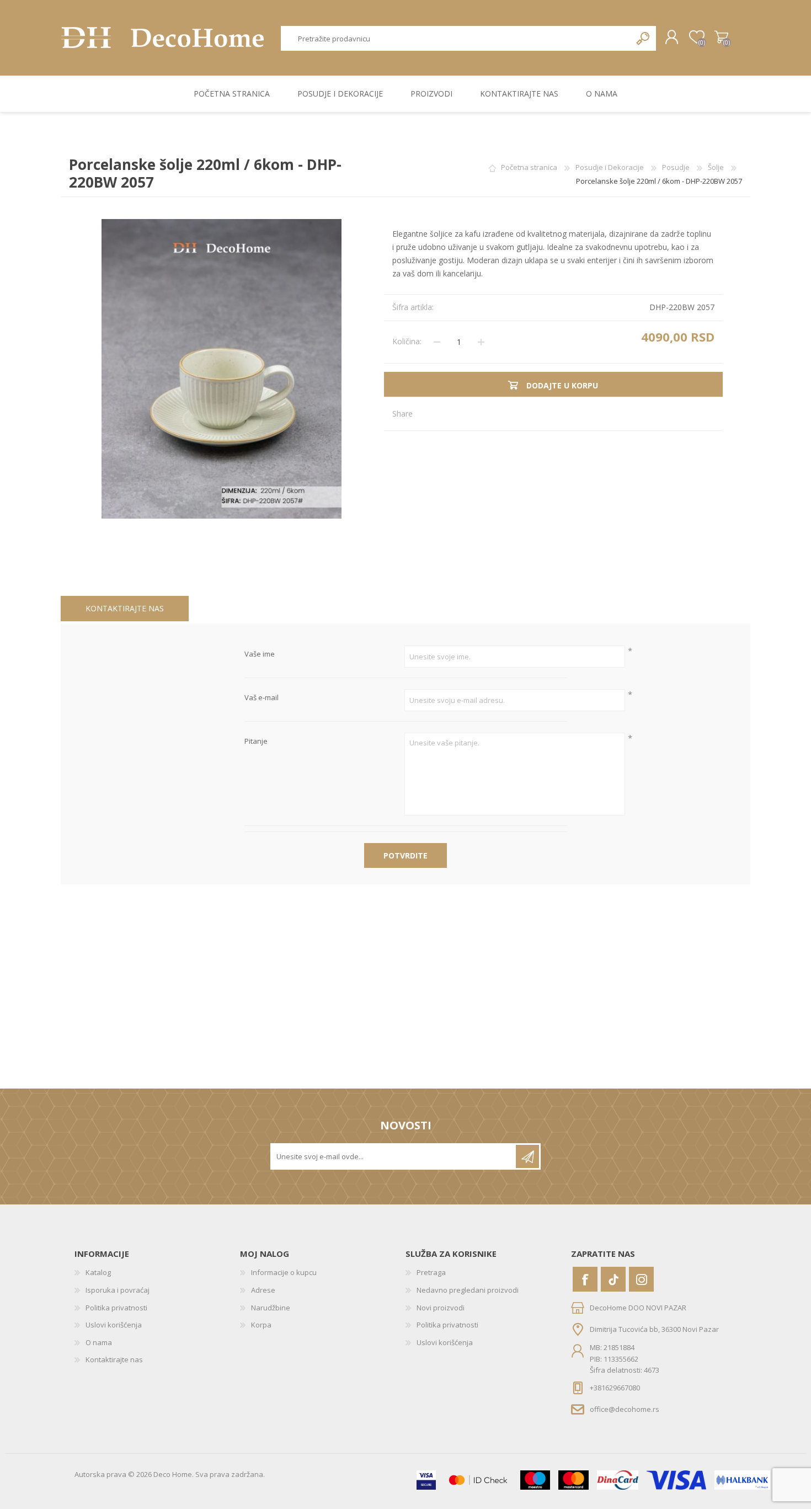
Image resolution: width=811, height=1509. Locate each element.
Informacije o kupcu (284, 1272)
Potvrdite (405, 855)
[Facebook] (585, 1279)
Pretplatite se (527, 1156)
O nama (99, 1342)
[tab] (125, 609)
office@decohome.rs (624, 1409)
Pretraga (643, 38)
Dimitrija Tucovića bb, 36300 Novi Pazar (654, 1329)
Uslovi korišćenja (114, 1325)
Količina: (406, 341)
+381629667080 (615, 1388)
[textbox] (456, 38)
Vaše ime (259, 654)
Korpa (721, 37)
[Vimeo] (613, 1279)
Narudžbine (270, 1308)
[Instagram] (641, 1279)
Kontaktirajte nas (125, 608)
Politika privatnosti (116, 1308)
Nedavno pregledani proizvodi (468, 1290)
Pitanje (256, 741)
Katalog (98, 1272)
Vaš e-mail (261, 698)
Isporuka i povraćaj (118, 1290)
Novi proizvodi (441, 1308)
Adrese (263, 1290)
